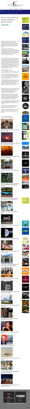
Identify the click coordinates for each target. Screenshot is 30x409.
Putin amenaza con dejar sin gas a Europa (7, 345)
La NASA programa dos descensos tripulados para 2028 (9, 238)
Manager (27, 407)
